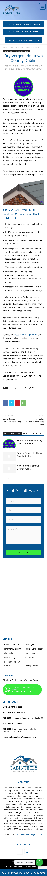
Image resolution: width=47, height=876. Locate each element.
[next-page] (8, 478)
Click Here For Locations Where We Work (20, 680)
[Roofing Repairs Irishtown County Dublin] (9, 456)
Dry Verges (29, 644)
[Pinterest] (17, 403)
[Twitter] (11, 403)
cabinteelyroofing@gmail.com (22, 737)
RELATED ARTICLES (12, 434)
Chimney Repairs (11, 644)
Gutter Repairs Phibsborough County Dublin (12, 422)
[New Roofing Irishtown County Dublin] (9, 468)
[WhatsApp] (23, 403)
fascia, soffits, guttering (26, 334)
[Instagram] (27, 851)
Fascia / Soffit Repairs (34, 649)
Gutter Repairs (31, 653)
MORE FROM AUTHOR (32, 434)
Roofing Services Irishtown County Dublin (24, 47)
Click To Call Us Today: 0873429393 (25, 872)
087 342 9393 (16, 707)
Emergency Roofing (12, 649)
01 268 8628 (19, 723)
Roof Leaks (29, 657)
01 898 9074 (19, 712)
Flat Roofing (9, 653)
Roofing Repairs (32, 665)
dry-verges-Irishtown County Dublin (22, 388)
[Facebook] (5, 403)
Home (5, 47)
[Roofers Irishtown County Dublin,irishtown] (9, 443)
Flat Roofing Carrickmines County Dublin (35, 422)
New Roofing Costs (12, 657)
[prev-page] (4, 478)
